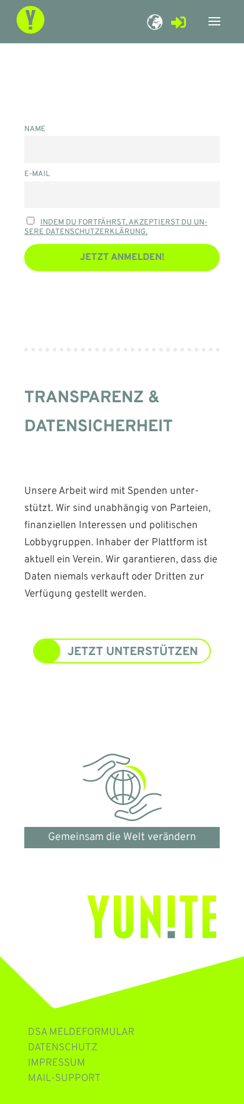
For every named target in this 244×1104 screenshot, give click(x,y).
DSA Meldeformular (81, 1032)
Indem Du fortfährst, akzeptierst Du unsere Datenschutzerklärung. (115, 227)
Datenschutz (63, 1047)
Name (35, 129)
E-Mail (37, 174)
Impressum (56, 1063)
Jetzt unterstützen (133, 652)
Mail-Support (64, 1078)
